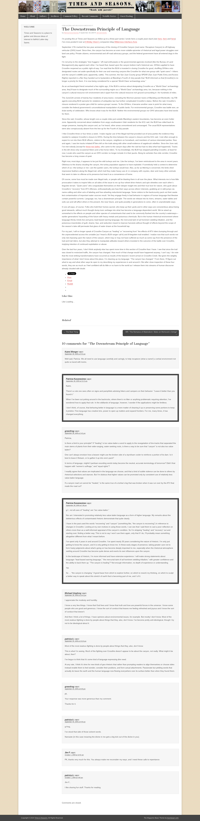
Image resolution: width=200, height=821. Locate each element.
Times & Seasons (41, 818)
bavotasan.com (173, 818)
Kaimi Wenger (71, 352)
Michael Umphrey (73, 593)
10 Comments (101, 33)
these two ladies (93, 147)
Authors (43, 16)
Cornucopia (66, 25)
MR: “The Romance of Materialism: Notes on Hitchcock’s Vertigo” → (151, 333)
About (32, 16)
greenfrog (69, 431)
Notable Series (109, 16)
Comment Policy (70, 16)
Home (23, 16)
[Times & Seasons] (100, 7)
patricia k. (69, 639)
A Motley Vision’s (92, 42)
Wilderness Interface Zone (125, 42)
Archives (55, 16)
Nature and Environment (82, 25)
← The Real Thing (71, 332)
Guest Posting (126, 16)
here (160, 39)
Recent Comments (90, 16)
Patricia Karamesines (71, 33)
